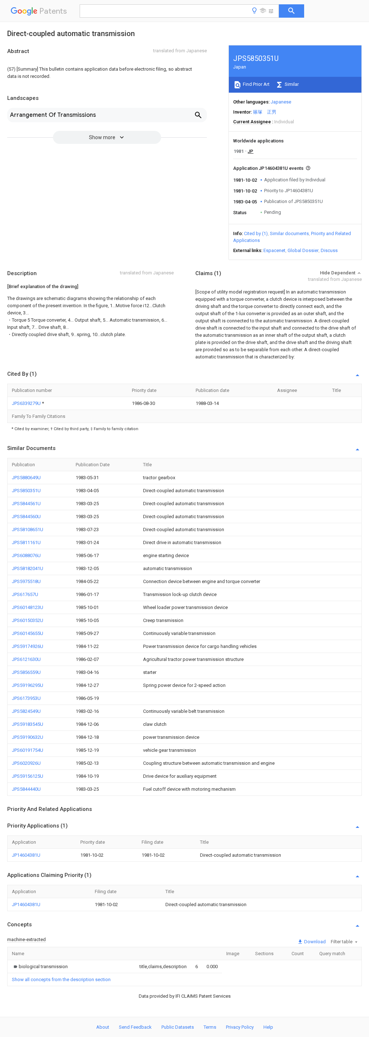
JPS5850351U (26, 490)
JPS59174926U (27, 646)
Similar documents (289, 233)
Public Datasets (177, 1027)
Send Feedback (135, 1027)
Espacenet (274, 250)
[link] (40, 966)
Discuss (329, 250)
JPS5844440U (26, 789)
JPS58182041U (27, 568)
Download (314, 941)
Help (268, 1027)
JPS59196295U (27, 685)
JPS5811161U (26, 542)
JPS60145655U (27, 633)
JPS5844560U (26, 516)
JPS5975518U (26, 581)
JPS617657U (25, 594)
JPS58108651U (27, 529)
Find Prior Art (256, 84)
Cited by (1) (256, 233)
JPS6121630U (26, 659)
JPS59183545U (27, 724)
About (102, 1027)
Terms (210, 1027)
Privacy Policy (240, 1027)
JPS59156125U (27, 776)
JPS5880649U (26, 477)
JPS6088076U (26, 555)
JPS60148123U (27, 607)
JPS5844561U (26, 503)
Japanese (281, 102)
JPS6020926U (26, 763)
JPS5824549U (26, 711)
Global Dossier (303, 250)
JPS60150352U (27, 620)
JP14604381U (26, 855)
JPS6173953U (26, 698)
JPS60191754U (27, 750)
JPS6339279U (27, 403)
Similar (291, 84)
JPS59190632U (27, 737)
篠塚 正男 (264, 112)
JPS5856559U (26, 672)
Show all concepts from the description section (61, 979)
